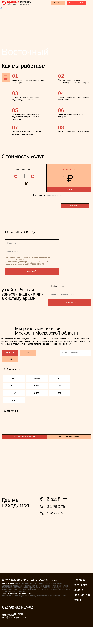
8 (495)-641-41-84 (55, 513)
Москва (10, 353)
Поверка (79, 580)
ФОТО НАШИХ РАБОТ (69, 437)
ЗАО (59, 378)
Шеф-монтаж (82, 595)
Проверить (70, 302)
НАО (14, 400)
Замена (78, 590)
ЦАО (14, 393)
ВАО (60, 393)
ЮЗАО (37, 378)
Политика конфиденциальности (16, 593)
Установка (80, 585)
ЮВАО (14, 386)
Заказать (32, 271)
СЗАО (36, 393)
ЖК (10, 359)
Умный (77, 600)
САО (60, 386)
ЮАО (14, 378)
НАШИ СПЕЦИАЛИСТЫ (24, 437)
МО (28, 353)
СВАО (37, 386)
